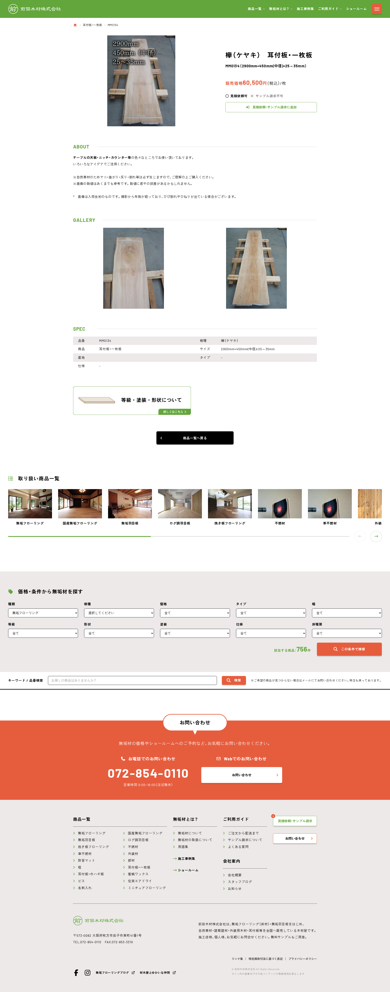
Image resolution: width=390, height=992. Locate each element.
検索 (237, 680)
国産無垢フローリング (145, 833)
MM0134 (113, 25)
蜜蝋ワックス (138, 874)
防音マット (86, 860)
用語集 (183, 846)
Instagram (87, 972)
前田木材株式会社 (34, 9)
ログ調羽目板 (138, 840)
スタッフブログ (240, 881)
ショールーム (356, 8)
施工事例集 (305, 8)
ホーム (75, 25)
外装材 (133, 853)
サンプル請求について (245, 840)
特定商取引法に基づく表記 (266, 958)
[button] (376, 536)
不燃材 (133, 846)
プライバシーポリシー (302, 958)
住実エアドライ (140, 881)
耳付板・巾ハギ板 (91, 874)
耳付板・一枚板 (92, 25)
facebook (76, 972)
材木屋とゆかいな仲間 (155, 972)
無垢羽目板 (86, 840)
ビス (81, 881)
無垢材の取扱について (195, 840)
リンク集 (237, 958)
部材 (131, 860)
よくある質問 (238, 846)
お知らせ (235, 888)
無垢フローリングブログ (112, 972)
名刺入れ (85, 888)
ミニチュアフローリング (147, 888)
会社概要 (235, 875)
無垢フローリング (92, 833)
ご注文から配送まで (243, 833)
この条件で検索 (353, 649)
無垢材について (190, 833)
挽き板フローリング (93, 846)
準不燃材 (85, 853)
